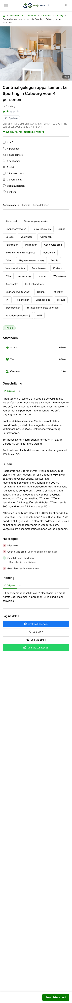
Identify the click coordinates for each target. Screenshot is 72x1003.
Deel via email (38, 639)
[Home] (4, 15)
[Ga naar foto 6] (40, 78)
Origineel (11, 391)
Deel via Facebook (38, 624)
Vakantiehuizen (16, 15)
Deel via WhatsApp (38, 647)
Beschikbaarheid (56, 997)
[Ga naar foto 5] (38, 78)
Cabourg (59, 15)
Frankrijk (32, 15)
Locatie (26, 205)
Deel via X (38, 631)
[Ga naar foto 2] (31, 78)
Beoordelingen (41, 205)
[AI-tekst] (19, 391)
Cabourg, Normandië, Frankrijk (25, 131)
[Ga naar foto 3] (33, 78)
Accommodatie (11, 205)
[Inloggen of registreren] (66, 5)
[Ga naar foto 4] (36, 78)
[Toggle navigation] (6, 5)
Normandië (46, 15)
